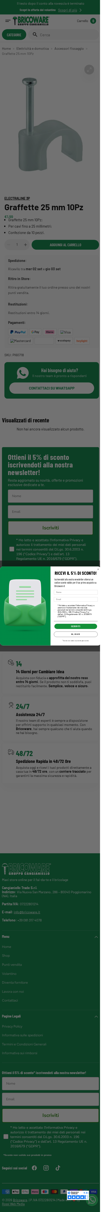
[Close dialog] (96, 569)
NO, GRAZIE (74, 634)
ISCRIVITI (74, 626)
